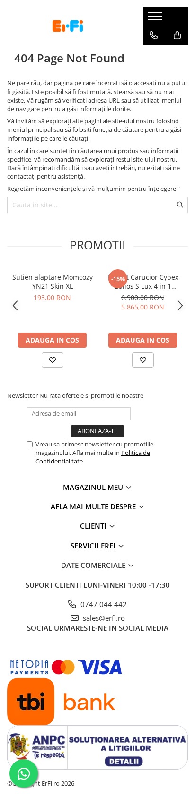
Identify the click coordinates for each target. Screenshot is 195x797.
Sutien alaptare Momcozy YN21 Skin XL (52, 282)
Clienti (94, 526)
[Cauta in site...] (153, 54)
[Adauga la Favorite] (52, 360)
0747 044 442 (103, 604)
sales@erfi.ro (103, 618)
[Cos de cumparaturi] (177, 35)
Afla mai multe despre (94, 506)
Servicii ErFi (94, 545)
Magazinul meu (94, 487)
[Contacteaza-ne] (153, 35)
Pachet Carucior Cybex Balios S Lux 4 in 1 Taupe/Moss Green (142, 282)
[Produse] (156, 19)
